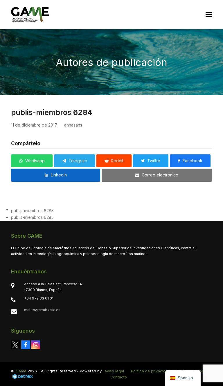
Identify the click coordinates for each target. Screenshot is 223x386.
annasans (73, 124)
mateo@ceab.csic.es (42, 310)
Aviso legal (114, 371)
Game (21, 371)
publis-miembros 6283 (32, 210)
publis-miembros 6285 (32, 217)
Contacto (118, 377)
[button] (209, 14)
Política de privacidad (150, 371)
